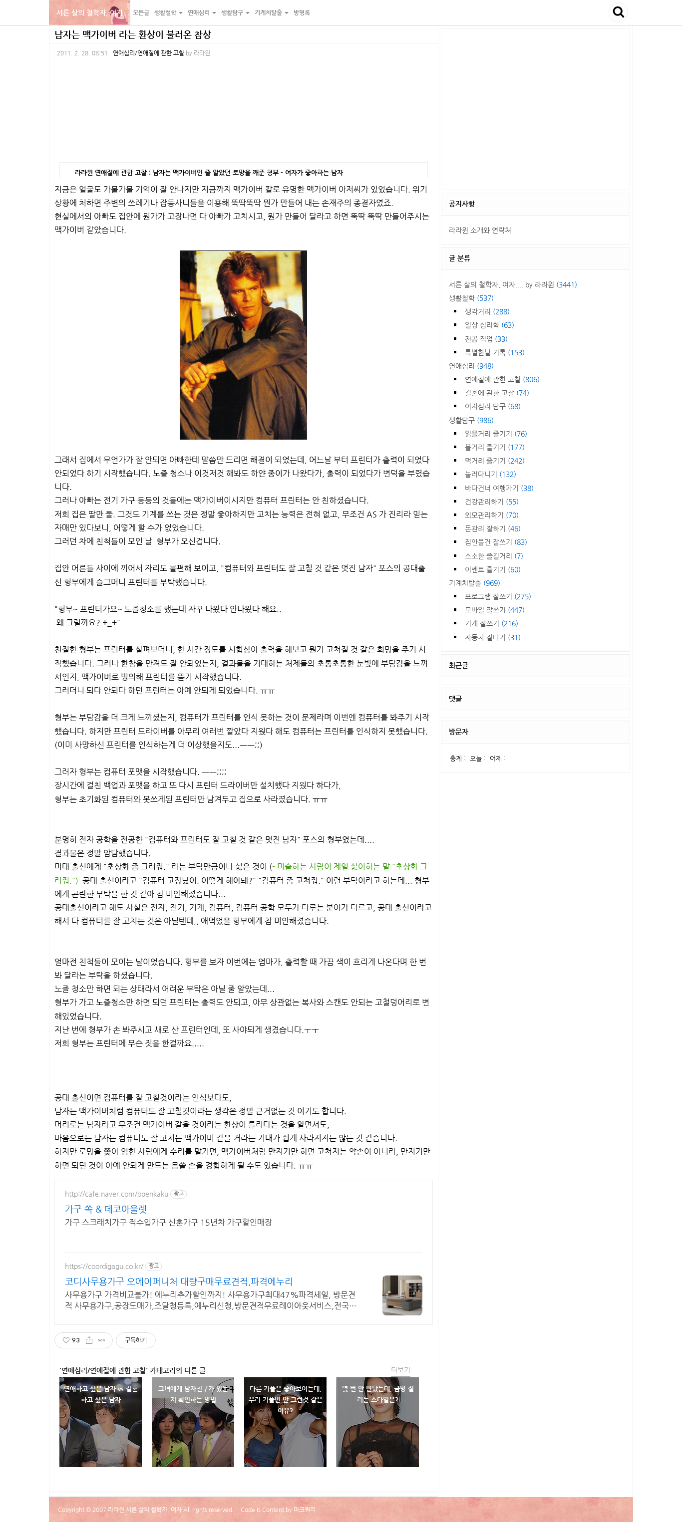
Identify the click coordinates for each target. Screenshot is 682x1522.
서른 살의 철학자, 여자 (89, 12)
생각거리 (487, 311)
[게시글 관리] (101, 1340)
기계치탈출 (474, 583)
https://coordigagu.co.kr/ (104, 1266)
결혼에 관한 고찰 (497, 393)
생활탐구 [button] (233, 12)
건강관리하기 (492, 502)
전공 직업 (486, 339)
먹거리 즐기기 (495, 461)
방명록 (302, 12)
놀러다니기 (490, 474)
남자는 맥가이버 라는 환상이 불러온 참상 (132, 34)
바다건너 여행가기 (499, 488)
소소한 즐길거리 (494, 556)
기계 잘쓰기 (491, 623)
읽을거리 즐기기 (496, 434)
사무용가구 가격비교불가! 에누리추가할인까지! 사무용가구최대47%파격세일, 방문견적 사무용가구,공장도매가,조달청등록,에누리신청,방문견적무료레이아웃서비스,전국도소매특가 (210, 1300)
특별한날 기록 (495, 352)
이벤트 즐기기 (493, 569)
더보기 (400, 1370)
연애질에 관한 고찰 (502, 379)
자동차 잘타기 (493, 637)
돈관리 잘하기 (493, 528)
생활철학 (471, 298)
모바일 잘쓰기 (495, 610)
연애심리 (471, 366)
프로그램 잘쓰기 (498, 596)
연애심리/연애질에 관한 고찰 (148, 52)
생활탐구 (471, 420)
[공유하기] (89, 1340)
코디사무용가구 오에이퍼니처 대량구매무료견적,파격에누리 (179, 1281)
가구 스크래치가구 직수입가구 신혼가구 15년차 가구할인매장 (168, 1222)
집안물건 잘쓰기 (496, 542)
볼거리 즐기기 (495, 447)
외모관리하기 (492, 515)
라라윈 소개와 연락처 (480, 230)
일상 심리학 (489, 325)
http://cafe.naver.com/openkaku (116, 1194)
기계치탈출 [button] (269, 12)
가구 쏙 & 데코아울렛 (106, 1209)
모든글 (141, 12)
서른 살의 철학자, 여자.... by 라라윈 (513, 284)
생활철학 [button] (166, 12)
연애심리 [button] (199, 12)
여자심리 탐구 (493, 406)
